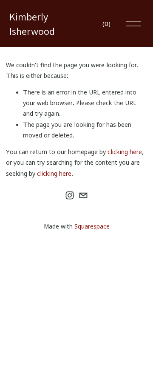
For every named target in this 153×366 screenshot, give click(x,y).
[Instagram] (69, 195)
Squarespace (92, 226)
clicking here (125, 151)
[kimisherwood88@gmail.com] (83, 195)
